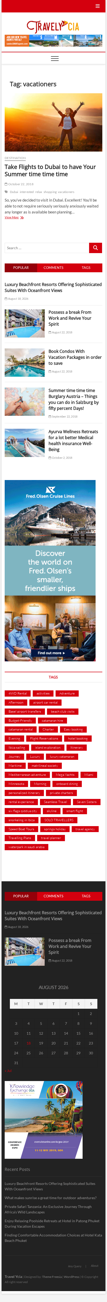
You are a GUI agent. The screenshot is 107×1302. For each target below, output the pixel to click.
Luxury (35, 756)
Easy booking (73, 729)
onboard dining (67, 784)
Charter (48, 729)
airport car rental (45, 702)
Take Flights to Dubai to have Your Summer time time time (50, 170)
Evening (14, 738)
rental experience (21, 802)
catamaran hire (52, 720)
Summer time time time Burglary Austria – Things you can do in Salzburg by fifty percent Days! (74, 399)
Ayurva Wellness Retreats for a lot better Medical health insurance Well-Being (73, 440)
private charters (61, 793)
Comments (53, 268)
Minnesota (16, 784)
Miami (88, 774)
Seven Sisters (87, 802)
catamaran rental (21, 729)
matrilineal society (45, 765)
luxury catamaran (62, 756)
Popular (21, 268)
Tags (86, 268)
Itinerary (76, 747)
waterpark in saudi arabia (26, 847)
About (94, 1265)
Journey (14, 756)
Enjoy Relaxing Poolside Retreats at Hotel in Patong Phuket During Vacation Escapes (52, 1223)
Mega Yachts (65, 774)
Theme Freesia (52, 1277)
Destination (15, 158)
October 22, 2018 (20, 184)
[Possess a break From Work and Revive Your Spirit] (25, 312)
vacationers (66, 192)
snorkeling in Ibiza (22, 820)
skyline (52, 811)
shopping (50, 192)
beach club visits (63, 711)
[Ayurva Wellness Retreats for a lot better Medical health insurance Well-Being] (25, 431)
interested (27, 192)
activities (43, 693)
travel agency (85, 829)
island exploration (48, 747)
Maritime (15, 765)
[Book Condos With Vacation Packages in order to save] (25, 351)
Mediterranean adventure (27, 774)
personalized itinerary (24, 793)
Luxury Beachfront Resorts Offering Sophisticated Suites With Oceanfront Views (53, 287)
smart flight (74, 811)
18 (28, 1043)
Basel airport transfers (25, 711)
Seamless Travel (55, 802)
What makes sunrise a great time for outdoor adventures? (51, 1198)
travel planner (51, 838)
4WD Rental (18, 693)
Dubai (14, 192)
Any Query (75, 1266)
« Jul (8, 1070)
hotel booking (78, 738)
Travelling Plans (20, 838)
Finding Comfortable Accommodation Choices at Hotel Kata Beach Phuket (53, 1238)
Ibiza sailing (17, 747)
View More (17, 217)
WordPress (71, 1277)
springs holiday (55, 829)
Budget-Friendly (20, 720)
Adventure (67, 693)
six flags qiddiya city (23, 811)
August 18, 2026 (17, 298)
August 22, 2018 (61, 332)
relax (38, 192)
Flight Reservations (44, 738)
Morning (40, 784)
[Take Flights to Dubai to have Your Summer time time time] (53, 122)
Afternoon (16, 702)
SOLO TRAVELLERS (58, 820)
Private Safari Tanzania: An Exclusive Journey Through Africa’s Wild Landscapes (48, 1209)
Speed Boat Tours (21, 829)
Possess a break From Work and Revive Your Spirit (70, 318)
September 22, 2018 (64, 416)
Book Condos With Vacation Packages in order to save (75, 357)
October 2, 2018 (61, 457)
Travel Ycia (13, 1276)
